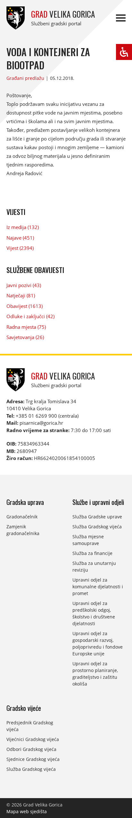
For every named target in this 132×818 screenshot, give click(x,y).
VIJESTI (15, 212)
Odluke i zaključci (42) (30, 316)
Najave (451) (20, 237)
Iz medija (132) (22, 227)
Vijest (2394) (20, 248)
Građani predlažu (25, 78)
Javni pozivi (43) (23, 285)
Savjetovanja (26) (25, 337)
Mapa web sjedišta (26, 811)
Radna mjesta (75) (26, 327)
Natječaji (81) (20, 295)
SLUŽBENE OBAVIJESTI (35, 270)
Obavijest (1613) (24, 306)
